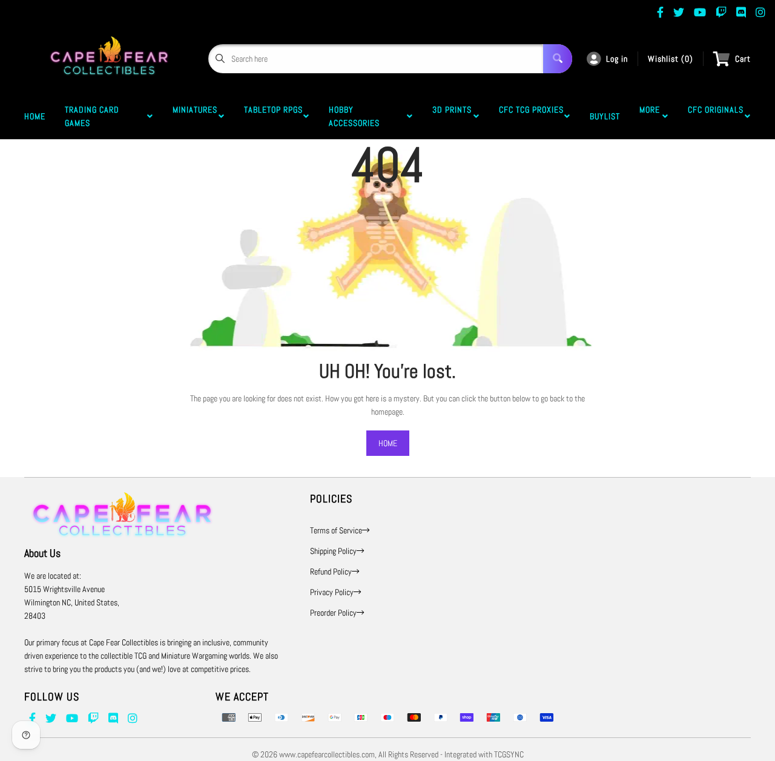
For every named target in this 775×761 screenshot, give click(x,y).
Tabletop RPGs (273, 116)
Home (34, 116)
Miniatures (195, 116)
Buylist (605, 116)
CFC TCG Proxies (531, 116)
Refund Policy (331, 571)
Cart (743, 58)
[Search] (557, 58)
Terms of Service (336, 530)
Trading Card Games (92, 116)
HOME (387, 443)
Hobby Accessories (356, 116)
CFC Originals (716, 116)
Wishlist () (670, 58)
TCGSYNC (509, 754)
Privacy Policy (332, 592)
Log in (617, 58)
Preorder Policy (333, 612)
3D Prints (452, 116)
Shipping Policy (333, 550)
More (649, 116)
